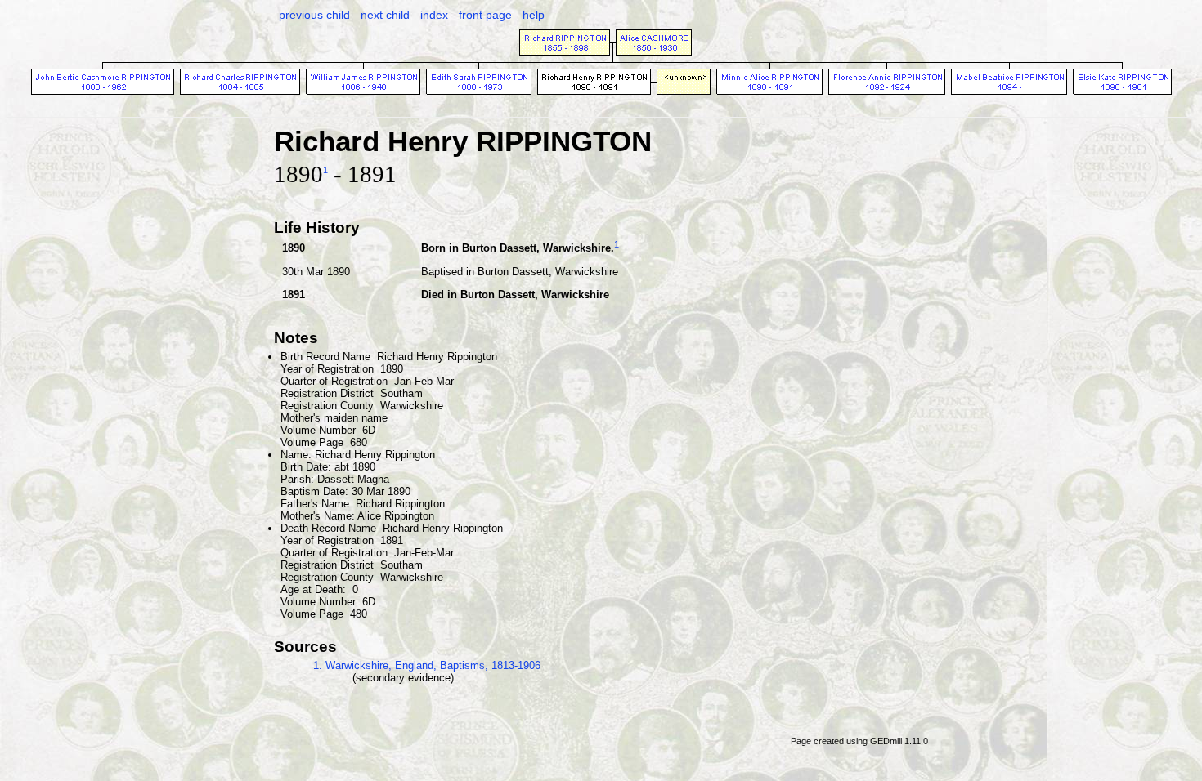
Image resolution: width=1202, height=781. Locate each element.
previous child (314, 14)
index (434, 14)
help (534, 14)
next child (385, 14)
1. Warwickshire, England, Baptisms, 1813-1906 (426, 665)
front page (485, 14)
